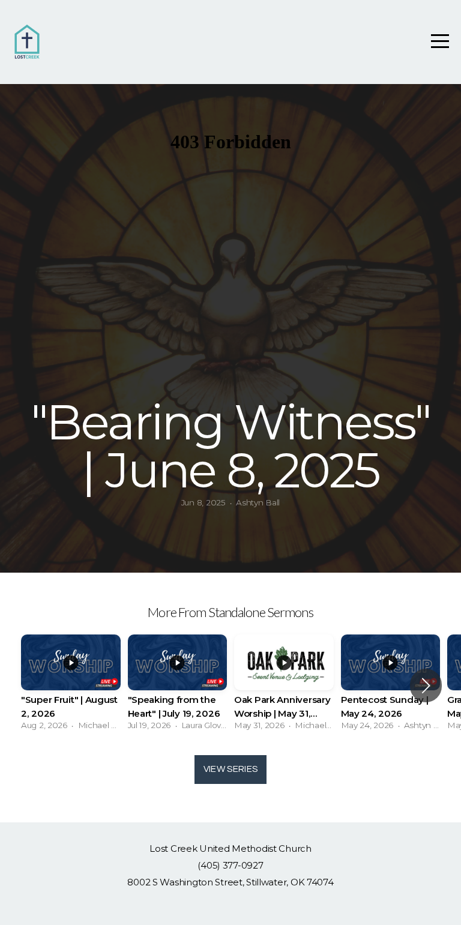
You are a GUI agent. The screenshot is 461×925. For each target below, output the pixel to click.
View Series (230, 769)
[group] (71, 685)
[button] (426, 685)
